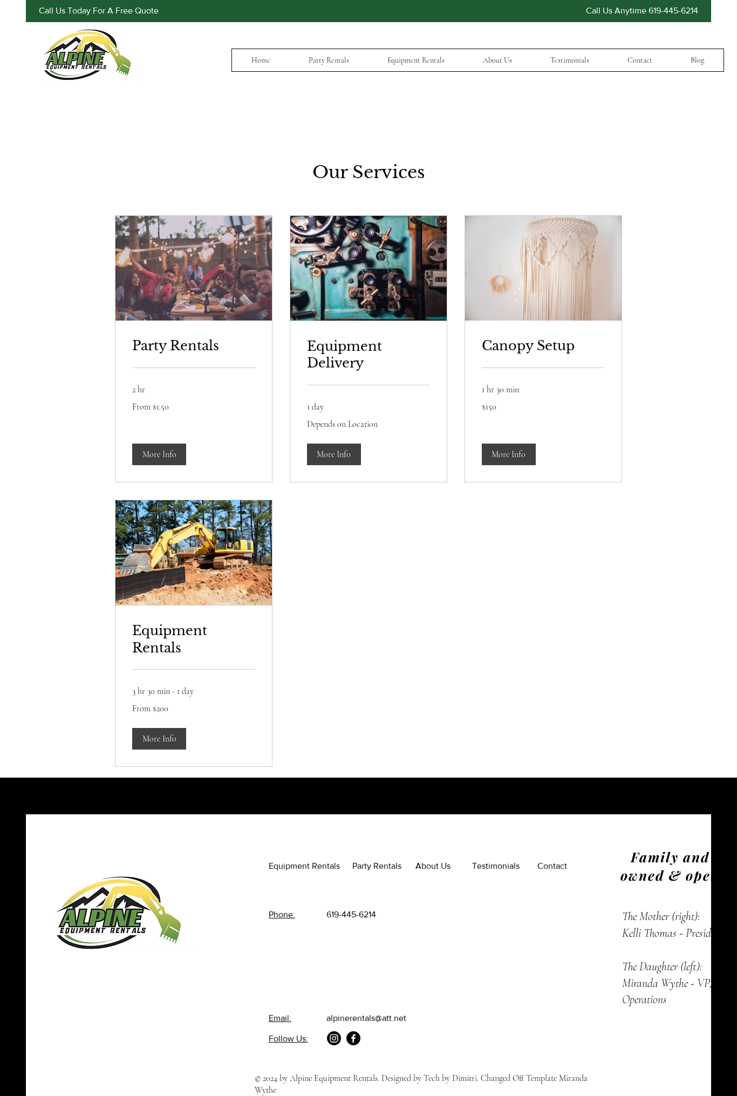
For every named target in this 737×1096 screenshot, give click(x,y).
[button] (159, 454)
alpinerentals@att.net (366, 1018)
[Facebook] (353, 1038)
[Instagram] (334, 1038)
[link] (193, 346)
